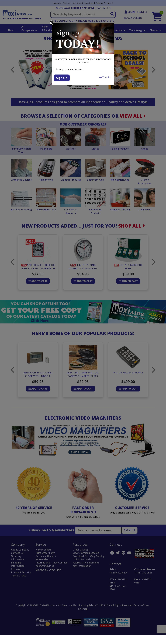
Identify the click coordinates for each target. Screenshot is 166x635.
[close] (51, 23)
